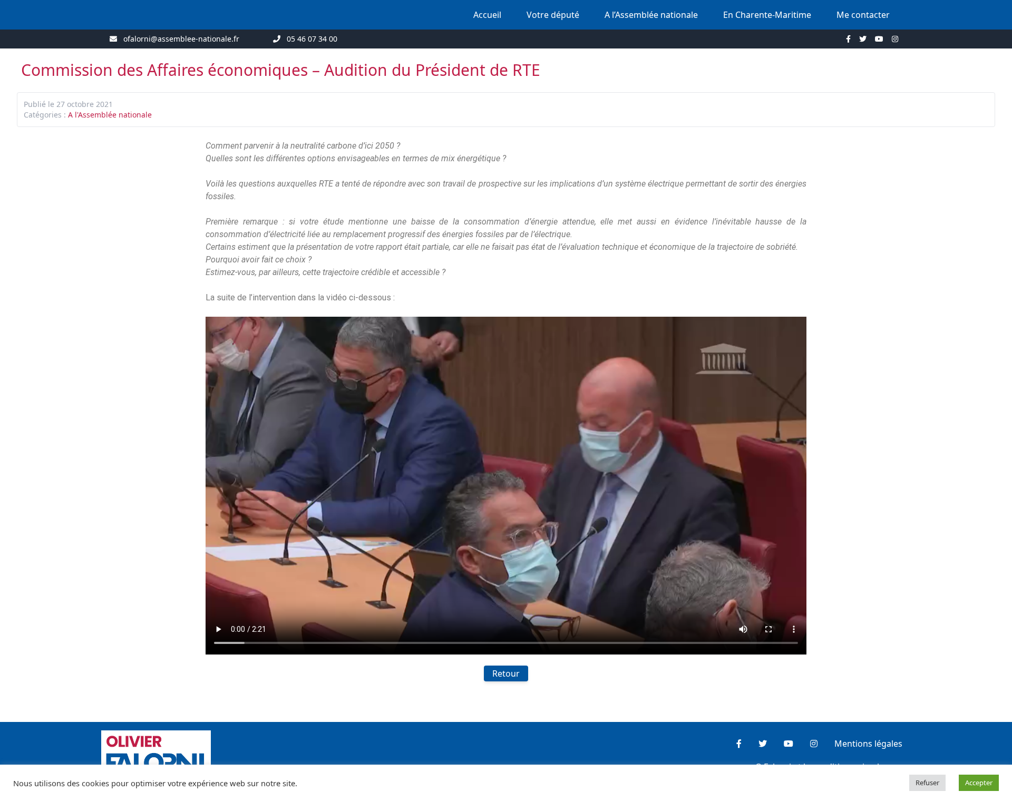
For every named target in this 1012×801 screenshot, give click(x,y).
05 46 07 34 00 (312, 39)
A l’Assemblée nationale (651, 15)
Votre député (553, 15)
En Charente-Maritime (767, 15)
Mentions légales (868, 743)
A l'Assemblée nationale (110, 115)
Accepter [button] (978, 782)
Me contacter (863, 15)
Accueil (487, 15)
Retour (506, 673)
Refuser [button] (927, 782)
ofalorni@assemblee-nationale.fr (181, 39)
